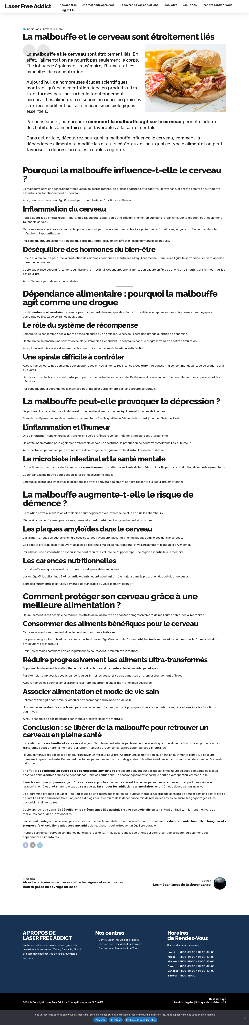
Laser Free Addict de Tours (123, 948)
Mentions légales (183, 1002)
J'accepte (100, 1020)
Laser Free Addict (28, 6)
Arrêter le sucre (53, 29)
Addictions (34, 29)
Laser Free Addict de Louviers (124, 944)
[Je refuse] (244, 1017)
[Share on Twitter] (33, 845)
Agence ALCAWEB (92, 1002)
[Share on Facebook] (25, 845)
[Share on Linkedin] (40, 845)
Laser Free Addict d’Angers (123, 939)
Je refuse (116, 1020)
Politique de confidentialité (210, 1002)
